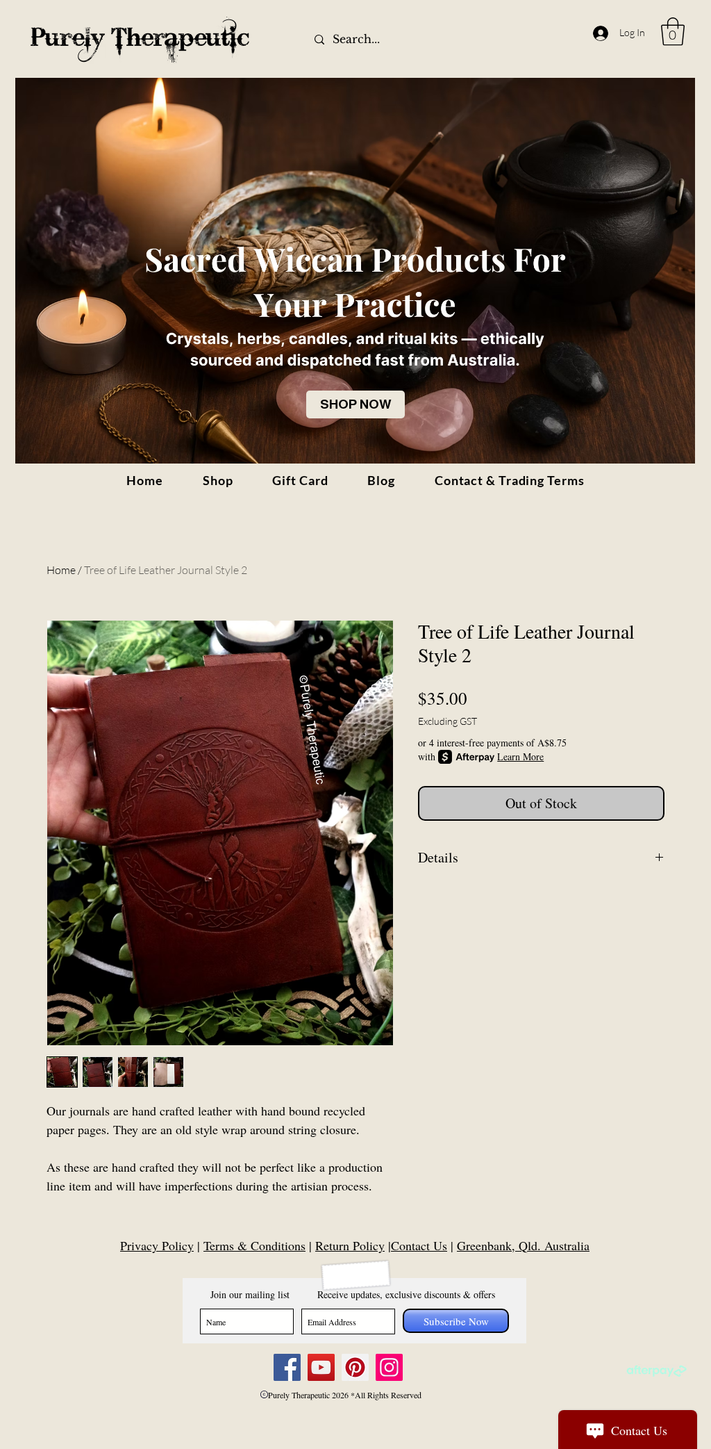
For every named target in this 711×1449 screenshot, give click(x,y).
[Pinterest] (355, 1367)
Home (61, 570)
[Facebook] (287, 1367)
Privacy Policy (157, 1245)
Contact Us (419, 1245)
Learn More (520, 756)
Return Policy (350, 1245)
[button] (673, 31)
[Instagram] (389, 1367)
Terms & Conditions (254, 1245)
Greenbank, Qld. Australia (523, 1245)
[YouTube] (321, 1367)
